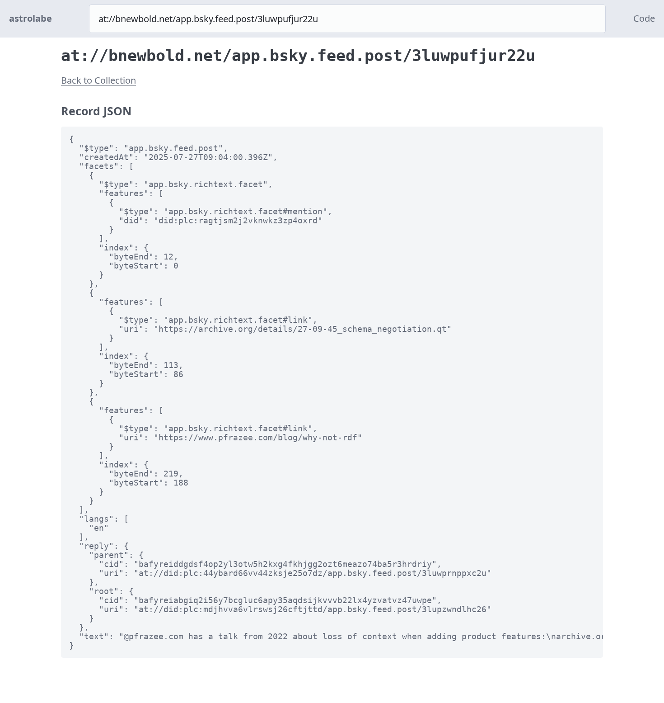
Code (644, 18)
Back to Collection (98, 80)
